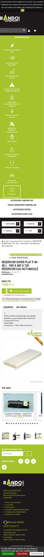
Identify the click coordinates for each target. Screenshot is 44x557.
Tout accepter (8, 554)
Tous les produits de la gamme (26, 255)
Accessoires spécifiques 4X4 (12, 51)
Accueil (6, 241)
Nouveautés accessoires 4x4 (12, 181)
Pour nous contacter (13, 502)
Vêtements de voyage (12, 167)
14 (37, 423)
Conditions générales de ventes (17, 510)
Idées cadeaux (12, 141)
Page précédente (19, 258)
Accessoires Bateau (22, 209)
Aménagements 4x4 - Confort (12, 77)
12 (32, 423)
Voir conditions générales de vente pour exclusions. (19, 301)
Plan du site (10, 507)
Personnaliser (36, 554)
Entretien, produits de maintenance (12, 155)
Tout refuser (22, 554)
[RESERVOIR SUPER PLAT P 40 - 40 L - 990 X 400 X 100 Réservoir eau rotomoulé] (22, 359)
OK (22, 10)
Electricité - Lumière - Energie (12, 116)
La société (9, 505)
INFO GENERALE (21, 307)
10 (28, 423)
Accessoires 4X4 (22, 37)
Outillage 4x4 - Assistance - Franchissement (12, 129)
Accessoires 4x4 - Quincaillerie (12, 64)
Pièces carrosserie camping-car (22, 205)
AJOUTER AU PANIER (21, 291)
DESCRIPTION (8, 307)
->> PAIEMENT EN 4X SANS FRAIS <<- (14, 295)
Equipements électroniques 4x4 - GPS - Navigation (12, 103)
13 (35, 423)
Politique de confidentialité (15, 512)
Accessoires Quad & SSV (22, 214)
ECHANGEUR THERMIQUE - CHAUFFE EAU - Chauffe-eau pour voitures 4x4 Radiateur (18, 415)
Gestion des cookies (13, 514)
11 (30, 423)
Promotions (12, 194)
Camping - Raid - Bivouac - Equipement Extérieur (12, 90)
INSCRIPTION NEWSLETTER (12, 449)
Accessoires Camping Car (22, 200)
